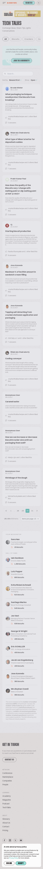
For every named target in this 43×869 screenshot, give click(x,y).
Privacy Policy (13, 858)
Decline (9, 863)
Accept (21, 863)
